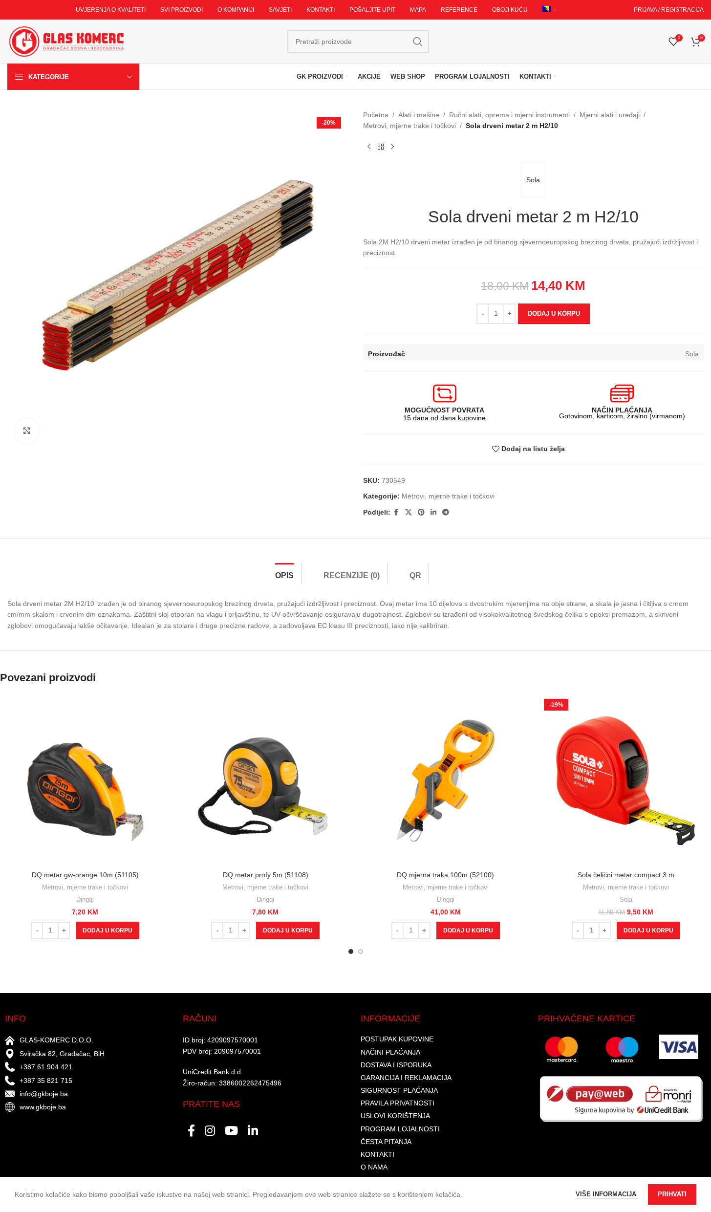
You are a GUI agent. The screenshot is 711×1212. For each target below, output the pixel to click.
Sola (533, 180)
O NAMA (374, 1167)
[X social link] (408, 512)
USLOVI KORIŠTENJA (395, 1116)
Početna (375, 115)
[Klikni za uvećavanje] (27, 430)
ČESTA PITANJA (386, 1142)
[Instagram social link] (210, 1131)
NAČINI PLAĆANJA (390, 1052)
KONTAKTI (377, 1154)
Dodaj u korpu (554, 313)
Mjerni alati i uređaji (610, 115)
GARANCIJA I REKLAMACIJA (406, 1078)
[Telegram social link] (445, 512)
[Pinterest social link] (421, 512)
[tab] (284, 573)
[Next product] (392, 147)
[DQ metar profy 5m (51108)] (265, 780)
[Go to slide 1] (350, 951)
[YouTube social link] (231, 1131)
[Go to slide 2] (360, 951)
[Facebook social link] (396, 512)
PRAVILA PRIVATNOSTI (397, 1103)
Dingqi (85, 899)
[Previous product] (369, 147)
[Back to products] (381, 147)
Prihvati (672, 1194)
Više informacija (607, 1194)
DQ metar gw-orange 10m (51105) (85, 875)
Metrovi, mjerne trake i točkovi (409, 126)
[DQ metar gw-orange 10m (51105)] (85, 780)
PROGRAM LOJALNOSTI (400, 1129)
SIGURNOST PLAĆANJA (399, 1090)
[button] (107, 930)
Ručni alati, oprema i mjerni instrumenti (509, 115)
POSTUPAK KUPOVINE (397, 1039)
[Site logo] (66, 41)
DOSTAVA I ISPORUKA (396, 1065)
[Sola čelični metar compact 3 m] (625, 780)
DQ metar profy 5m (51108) (265, 875)
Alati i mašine (418, 115)
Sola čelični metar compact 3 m (626, 875)
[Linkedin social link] (433, 512)
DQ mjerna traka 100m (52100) (445, 875)
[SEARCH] (418, 41)
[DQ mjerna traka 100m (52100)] (446, 780)
